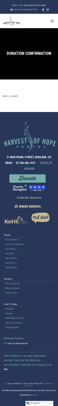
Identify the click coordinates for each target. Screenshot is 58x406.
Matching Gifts (12, 327)
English (35, 403)
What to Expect (12, 288)
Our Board (10, 262)
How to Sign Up (12, 283)
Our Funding (11, 258)
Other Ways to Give (14, 318)
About (7, 234)
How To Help (10, 304)
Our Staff (9, 253)
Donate (8, 313)
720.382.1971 (27, 163)
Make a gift (18, 5)
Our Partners (11, 267)
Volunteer (9, 308)
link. (6, 369)
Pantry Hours (11, 292)
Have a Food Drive (14, 322)
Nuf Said (34, 395)
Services (8, 278)
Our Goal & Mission (14, 244)
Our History (10, 249)
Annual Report (12, 239)
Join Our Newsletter (17, 343)
